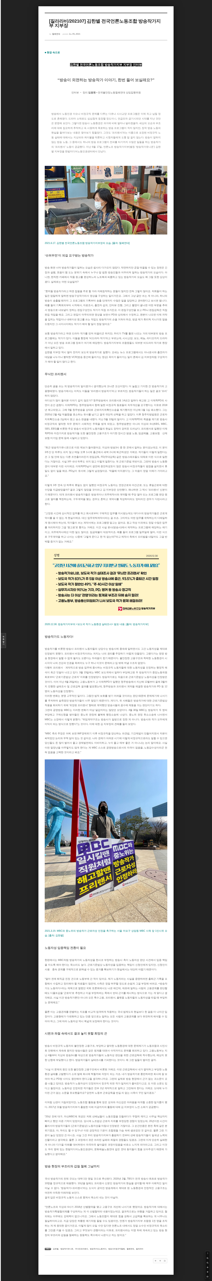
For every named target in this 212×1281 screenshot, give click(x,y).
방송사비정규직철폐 (116, 1249)
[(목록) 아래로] (207, 1272)
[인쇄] (207, 1276)
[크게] (207, 1258)
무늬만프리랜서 (81, 1249)
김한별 (55, 1249)
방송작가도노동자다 (98, 1249)
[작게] (207, 1262)
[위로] (207, 1267)
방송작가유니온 (66, 1249)
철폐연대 (130, 1249)
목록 (3, 640)
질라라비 (139, 1249)
